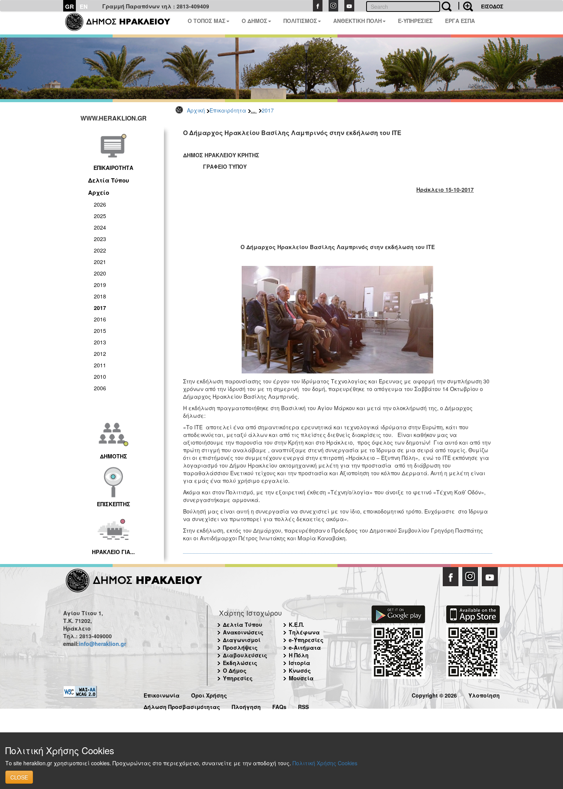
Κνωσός (300, 670)
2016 (100, 319)
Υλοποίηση (484, 694)
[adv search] (465, 6)
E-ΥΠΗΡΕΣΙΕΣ (415, 20)
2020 (100, 273)
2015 (100, 330)
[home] (122, 22)
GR (69, 6)
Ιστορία (299, 663)
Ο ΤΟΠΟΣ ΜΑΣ (207, 20)
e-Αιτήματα (305, 647)
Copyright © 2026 (434, 694)
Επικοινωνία (162, 694)
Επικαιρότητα (227, 110)
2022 (100, 250)
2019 (100, 285)
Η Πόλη (299, 655)
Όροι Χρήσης (209, 694)
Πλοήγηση (246, 706)
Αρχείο (98, 192)
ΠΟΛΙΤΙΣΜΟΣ (300, 20)
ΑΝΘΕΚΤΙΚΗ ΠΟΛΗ (357, 20)
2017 (268, 110)
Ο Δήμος (235, 670)
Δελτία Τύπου (108, 180)
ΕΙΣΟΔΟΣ (492, 6)
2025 (100, 216)
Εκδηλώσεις (240, 663)
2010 (100, 376)
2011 (100, 365)
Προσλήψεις (240, 647)
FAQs (279, 706)
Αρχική (196, 110)
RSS (303, 706)
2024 (100, 227)
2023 (100, 239)
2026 (100, 204)
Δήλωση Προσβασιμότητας (182, 706)
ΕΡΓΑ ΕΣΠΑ (460, 20)
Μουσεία (301, 678)
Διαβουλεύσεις (245, 655)
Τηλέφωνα (304, 632)
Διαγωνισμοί (241, 640)
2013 (100, 342)
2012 (100, 353)
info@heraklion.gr (102, 643)
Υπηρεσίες (238, 678)
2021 (100, 262)
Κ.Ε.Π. (296, 624)
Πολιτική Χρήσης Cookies (325, 763)
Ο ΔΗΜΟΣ (254, 20)
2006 (100, 388)
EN (84, 6)
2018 (100, 296)
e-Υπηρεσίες (306, 640)
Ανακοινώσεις (243, 632)
